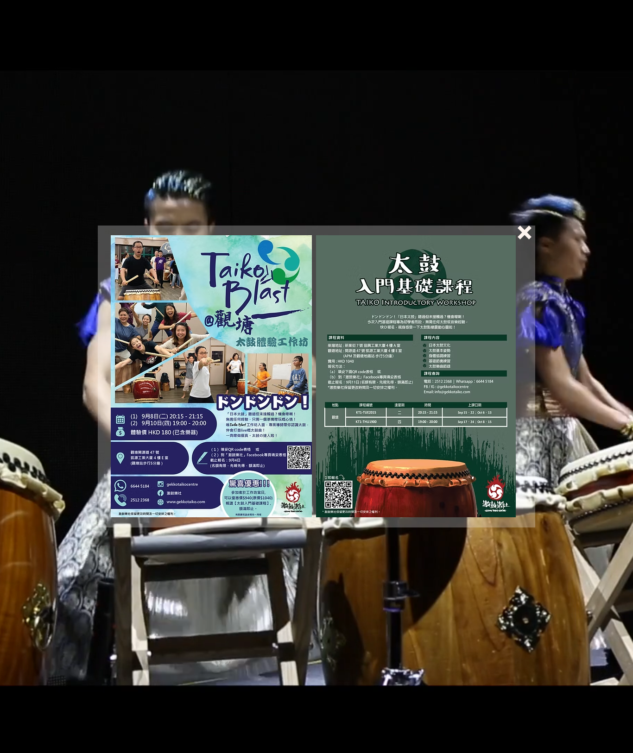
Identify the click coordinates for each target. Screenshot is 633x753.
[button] (525, 232)
